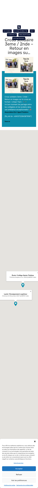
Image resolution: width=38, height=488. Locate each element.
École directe (20, 31)
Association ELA (11, 112)
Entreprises (18, 38)
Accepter (19, 469)
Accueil (7, 31)
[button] (35, 441)
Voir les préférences (19, 480)
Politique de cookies (9, 485)
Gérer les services (18, 463)
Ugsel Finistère (22, 112)
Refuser (19, 475)
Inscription (24, 35)
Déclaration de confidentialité (24, 485)
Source (7, 121)
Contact (12, 35)
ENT (32, 31)
